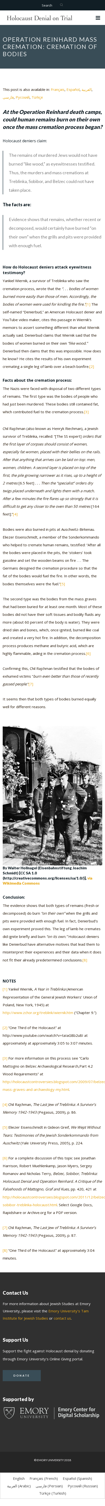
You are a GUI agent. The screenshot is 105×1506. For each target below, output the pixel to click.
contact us (62, 1318)
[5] (62, 583)
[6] (88, 653)
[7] (31, 684)
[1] (88, 304)
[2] (91, 366)
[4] (15, 514)
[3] (86, 411)
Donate (21, 1375)
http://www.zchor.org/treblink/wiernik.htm (38, 1012)
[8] (85, 960)
